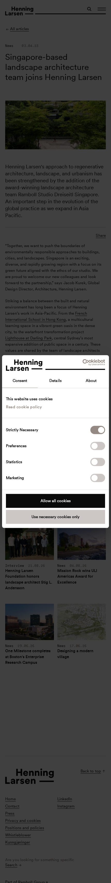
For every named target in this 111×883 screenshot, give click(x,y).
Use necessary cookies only (55, 516)
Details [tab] (55, 380)
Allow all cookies (56, 500)
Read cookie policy (24, 407)
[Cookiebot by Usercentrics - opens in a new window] (82, 362)
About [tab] (91, 380)
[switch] (97, 446)
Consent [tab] (20, 380)
